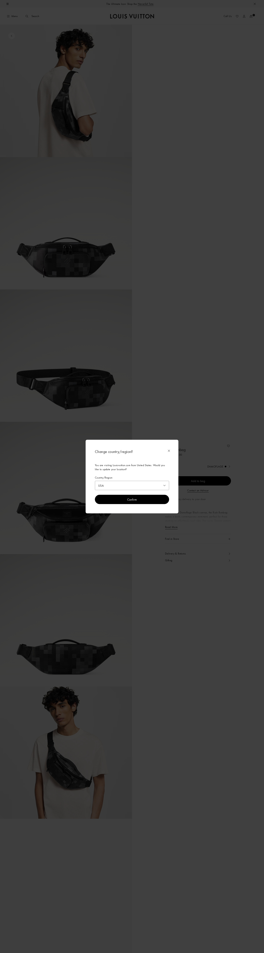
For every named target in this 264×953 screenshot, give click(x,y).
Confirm (132, 499)
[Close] (169, 450)
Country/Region (103, 477)
